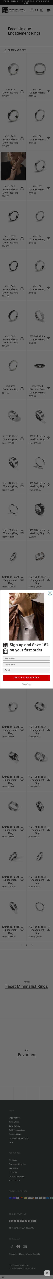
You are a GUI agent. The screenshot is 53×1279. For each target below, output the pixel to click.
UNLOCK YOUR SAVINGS (26, 678)
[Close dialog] (50, 593)
